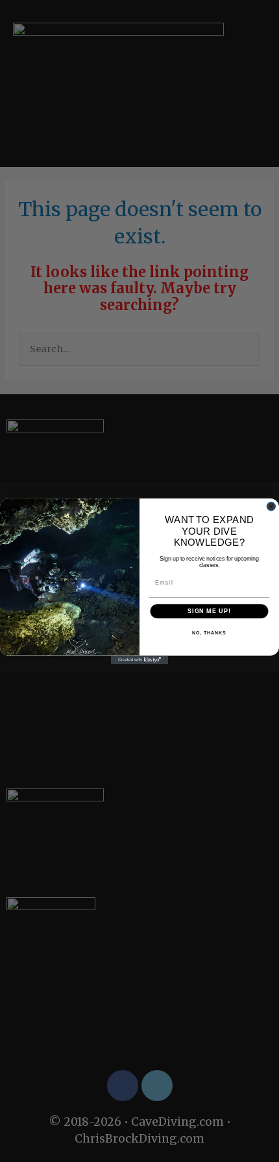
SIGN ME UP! (209, 611)
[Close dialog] (271, 506)
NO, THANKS (209, 632)
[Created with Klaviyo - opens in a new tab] (139, 659)
